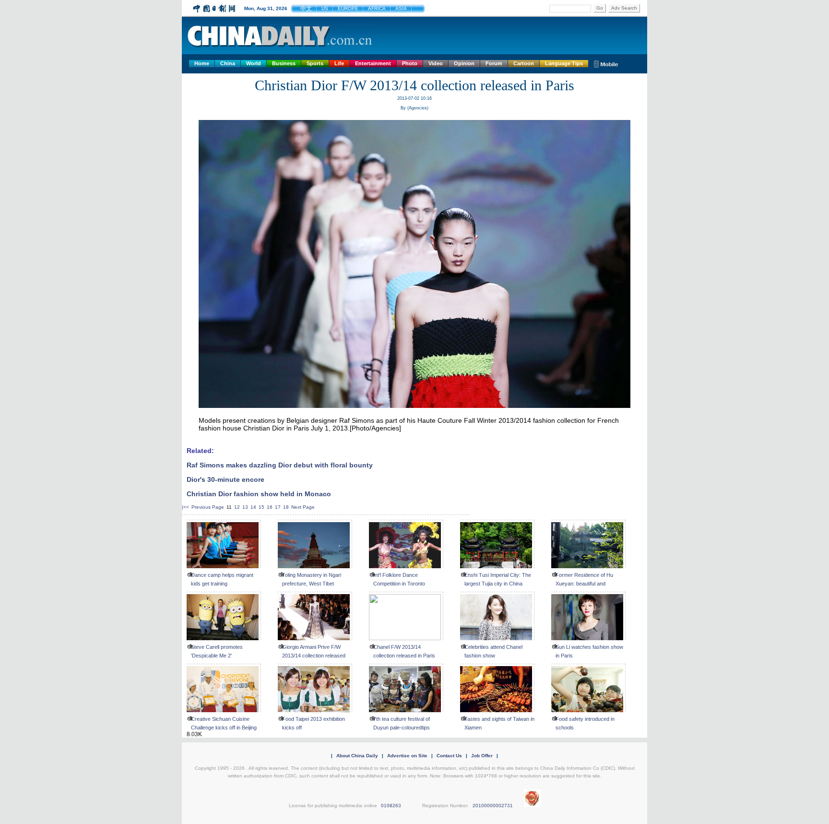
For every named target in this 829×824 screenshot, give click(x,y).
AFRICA (377, 8)
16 (269, 507)
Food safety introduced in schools (585, 723)
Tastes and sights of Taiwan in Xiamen (499, 723)
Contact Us (449, 755)
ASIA (401, 8)
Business (284, 63)
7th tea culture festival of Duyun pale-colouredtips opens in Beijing (401, 727)
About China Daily (357, 755)
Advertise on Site (407, 755)
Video (435, 63)
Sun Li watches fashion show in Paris (589, 651)
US (324, 8)
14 (253, 507)
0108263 (391, 805)
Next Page (303, 507)
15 (261, 507)
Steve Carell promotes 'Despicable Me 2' (217, 651)
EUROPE (348, 8)
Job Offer (482, 755)
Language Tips (564, 63)
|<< (185, 507)
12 (237, 507)
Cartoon (523, 63)
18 (286, 507)
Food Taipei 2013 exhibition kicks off (313, 723)
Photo (409, 63)
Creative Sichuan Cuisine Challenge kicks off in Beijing (224, 723)
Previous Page (207, 507)
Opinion (464, 63)
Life (339, 63)
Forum (494, 63)
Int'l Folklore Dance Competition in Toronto (399, 579)
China (227, 63)
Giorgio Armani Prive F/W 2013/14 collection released (313, 651)
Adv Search (624, 8)
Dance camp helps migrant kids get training (222, 579)
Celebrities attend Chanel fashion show (493, 651)
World (253, 63)
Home (201, 63)
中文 (306, 8)
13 (245, 507)
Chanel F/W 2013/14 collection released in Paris (404, 651)
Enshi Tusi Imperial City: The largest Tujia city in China (497, 579)
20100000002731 (493, 805)
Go (599, 8)
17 (278, 507)
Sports (315, 63)
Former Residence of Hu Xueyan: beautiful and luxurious (584, 583)
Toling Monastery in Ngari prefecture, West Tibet (311, 579)
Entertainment (373, 63)
